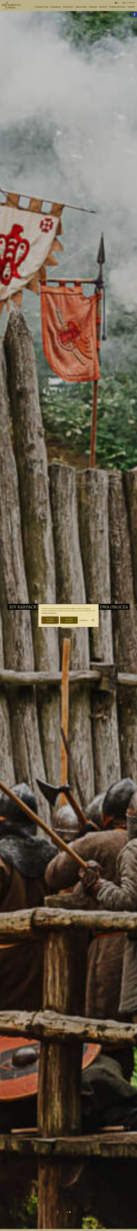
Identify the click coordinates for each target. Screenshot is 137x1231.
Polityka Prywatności (49, 613)
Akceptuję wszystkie (50, 620)
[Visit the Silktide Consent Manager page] (92, 620)
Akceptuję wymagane (69, 620)
